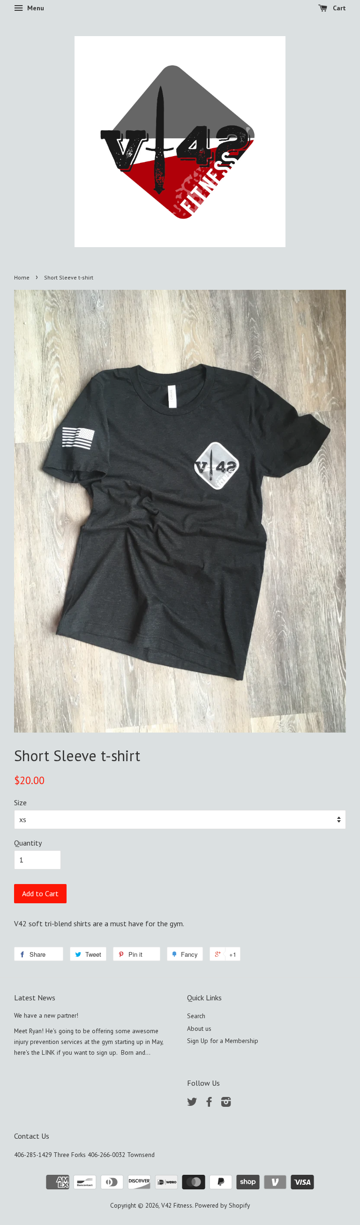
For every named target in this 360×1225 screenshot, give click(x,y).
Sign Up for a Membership (222, 1040)
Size (20, 802)
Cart (338, 8)
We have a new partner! (46, 1015)
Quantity (28, 842)
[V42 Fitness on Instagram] (226, 1103)
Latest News (34, 997)
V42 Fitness (176, 1205)
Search (196, 1016)
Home (22, 277)
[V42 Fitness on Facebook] (209, 1103)
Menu (34, 8)
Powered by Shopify (222, 1205)
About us (199, 1028)
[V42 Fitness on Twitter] (192, 1103)
